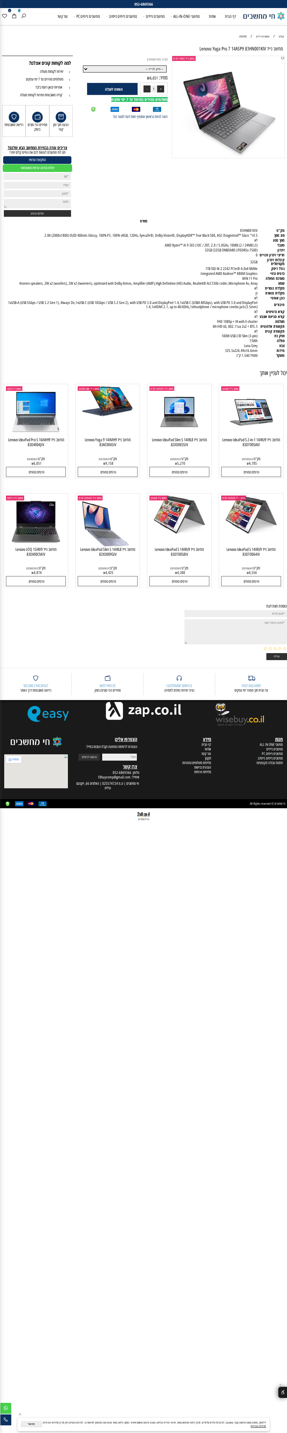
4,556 (253, 572)
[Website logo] (264, 14)
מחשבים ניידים (155, 16)
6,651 (154, 78)
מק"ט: (165, 59)
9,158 (109, 463)
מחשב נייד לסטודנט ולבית (162, 388)
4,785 (253, 463)
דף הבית (230, 16)
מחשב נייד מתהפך (230, 388)
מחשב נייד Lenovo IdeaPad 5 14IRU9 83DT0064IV (250, 552)
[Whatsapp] (5, 1409)
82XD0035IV (175, 459)
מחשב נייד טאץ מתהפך (89, 388)
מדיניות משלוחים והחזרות (196, 763)
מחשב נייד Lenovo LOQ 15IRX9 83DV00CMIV (35, 552)
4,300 (181, 572)
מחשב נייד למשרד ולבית (184, 58)
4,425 (109, 572)
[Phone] (5, 1420)
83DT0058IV (175, 568)
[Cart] (14, 16)
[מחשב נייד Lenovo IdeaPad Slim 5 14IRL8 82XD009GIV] (107, 545)
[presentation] (4, 4)
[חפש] (23, 16)
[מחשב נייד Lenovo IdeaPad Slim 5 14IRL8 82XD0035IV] (179, 436)
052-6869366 (122, 772)
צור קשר (62, 16)
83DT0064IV (247, 568)
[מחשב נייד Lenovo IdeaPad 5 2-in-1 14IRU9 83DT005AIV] (250, 436)
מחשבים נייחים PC (88, 16)
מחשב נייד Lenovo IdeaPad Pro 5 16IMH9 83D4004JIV (36, 442)
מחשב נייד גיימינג (15, 498)
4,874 (38, 572)
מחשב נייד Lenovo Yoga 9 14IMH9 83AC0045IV (108, 442)
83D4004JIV (32, 459)
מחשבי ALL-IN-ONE (186, 16)
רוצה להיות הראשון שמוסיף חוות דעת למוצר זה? (140, 117)
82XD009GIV (103, 568)
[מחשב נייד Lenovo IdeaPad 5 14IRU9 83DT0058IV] (179, 533)
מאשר (31, 1424)
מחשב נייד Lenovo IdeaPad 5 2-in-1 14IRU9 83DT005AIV (251, 442)
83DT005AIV (247, 459)
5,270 (181, 463)
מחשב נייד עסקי (14, 388)
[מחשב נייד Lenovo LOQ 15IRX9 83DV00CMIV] (35, 546)
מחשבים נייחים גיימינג (123, 16)
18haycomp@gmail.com (114, 777)
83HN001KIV (154, 59)
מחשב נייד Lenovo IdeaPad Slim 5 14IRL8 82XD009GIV (107, 552)
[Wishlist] (4, 16)
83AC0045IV (104, 459)
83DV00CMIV (32, 568)
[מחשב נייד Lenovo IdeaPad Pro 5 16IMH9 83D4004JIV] (35, 436)
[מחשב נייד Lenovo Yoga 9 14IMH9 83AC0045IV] (107, 415)
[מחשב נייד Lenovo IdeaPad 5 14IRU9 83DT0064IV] (250, 533)
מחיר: (163, 78)
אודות (212, 16)
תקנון (208, 758)
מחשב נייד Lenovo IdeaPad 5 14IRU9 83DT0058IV (179, 552)
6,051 (38, 463)
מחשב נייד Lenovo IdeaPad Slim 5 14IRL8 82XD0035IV (179, 442)
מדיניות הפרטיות (258, 1426)
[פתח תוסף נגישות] (282, 1392)
